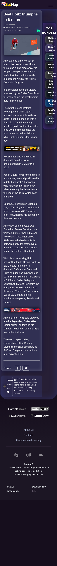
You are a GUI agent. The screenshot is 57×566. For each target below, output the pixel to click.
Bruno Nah (12, 24)
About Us (29, 429)
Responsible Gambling (28, 440)
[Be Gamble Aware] (17, 408)
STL (34, 490)
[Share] (17, 367)
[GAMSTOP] (40, 408)
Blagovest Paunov (24, 27)
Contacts (28, 434)
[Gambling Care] (17, 415)
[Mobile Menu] (51, 4)
